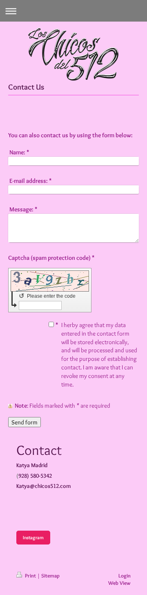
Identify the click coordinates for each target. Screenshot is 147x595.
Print (30, 575)
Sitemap (50, 575)
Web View (119, 583)
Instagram (33, 537)
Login (124, 575)
